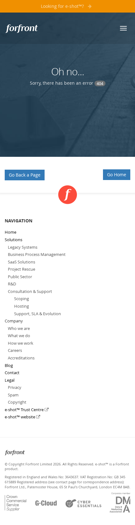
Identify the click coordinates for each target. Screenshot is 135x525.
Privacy (14, 387)
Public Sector (20, 276)
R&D (12, 284)
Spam (13, 395)
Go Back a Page (24, 175)
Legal (9, 380)
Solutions (13, 239)
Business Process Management (37, 254)
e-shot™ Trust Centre (25, 409)
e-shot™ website (20, 417)
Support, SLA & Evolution (37, 313)
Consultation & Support (30, 291)
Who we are (19, 328)
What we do (19, 335)
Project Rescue (21, 269)
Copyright (17, 402)
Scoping (21, 298)
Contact (12, 372)
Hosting (21, 306)
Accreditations (21, 358)
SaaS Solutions (21, 262)
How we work (20, 343)
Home (10, 232)
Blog (9, 365)
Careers (15, 350)
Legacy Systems (22, 247)
